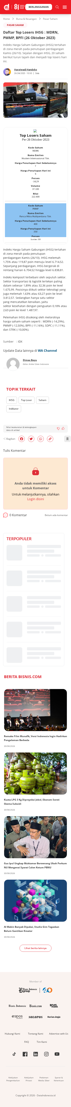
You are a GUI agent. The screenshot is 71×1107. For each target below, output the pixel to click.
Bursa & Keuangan (26, 19)
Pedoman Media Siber (44, 1079)
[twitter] (31, 439)
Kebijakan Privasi (29, 1079)
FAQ (26, 1042)
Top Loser (26, 400)
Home (6, 19)
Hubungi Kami (12, 1033)
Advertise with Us (58, 1033)
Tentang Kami (35, 1033)
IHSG (11, 400)
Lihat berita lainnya (35, 948)
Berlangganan (39, 7)
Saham (42, 400)
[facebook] (21, 439)
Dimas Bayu (30, 360)
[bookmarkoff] (67, 439)
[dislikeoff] (58, 428)
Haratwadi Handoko (25, 69)
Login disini (35, 499)
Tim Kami (42, 1042)
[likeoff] (63, 428)
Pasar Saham (50, 19)
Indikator (14, 408)
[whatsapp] (40, 439)
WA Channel (47, 350)
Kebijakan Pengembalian (13, 1079)
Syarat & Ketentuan (59, 1079)
